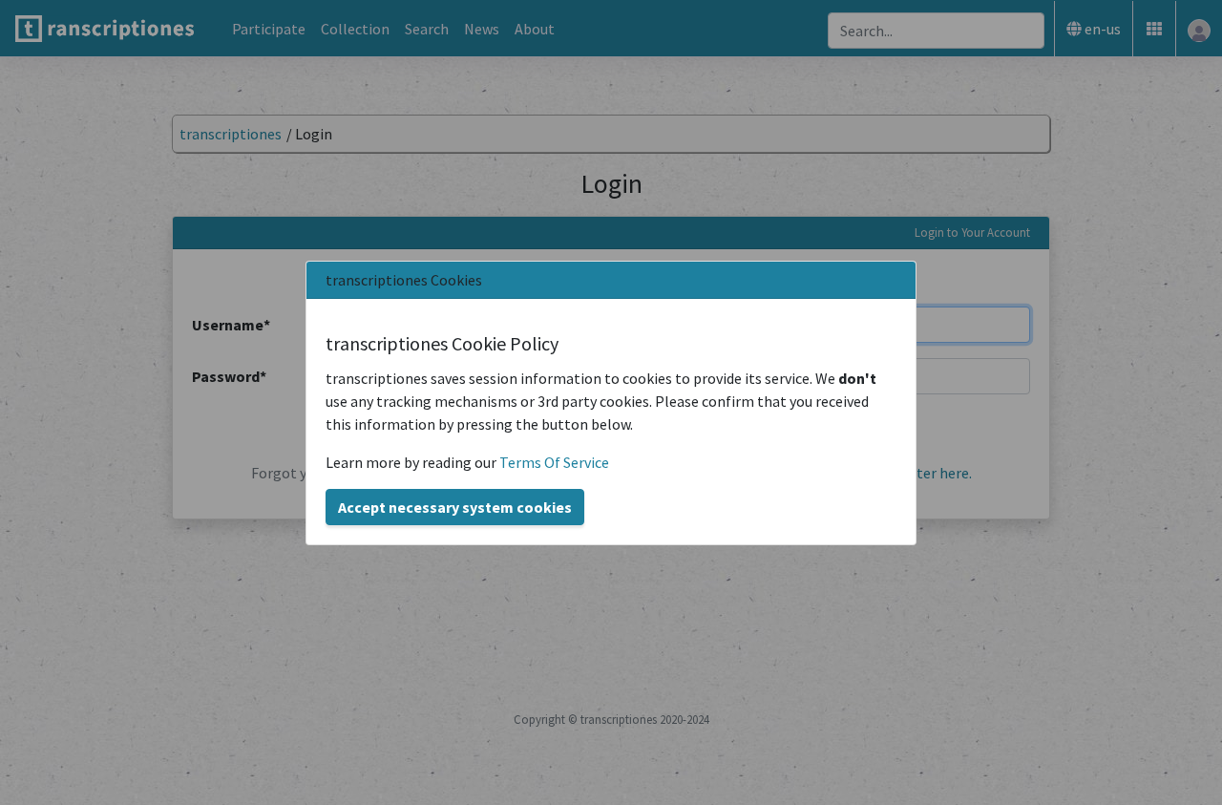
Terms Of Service (554, 462)
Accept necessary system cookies (455, 507)
